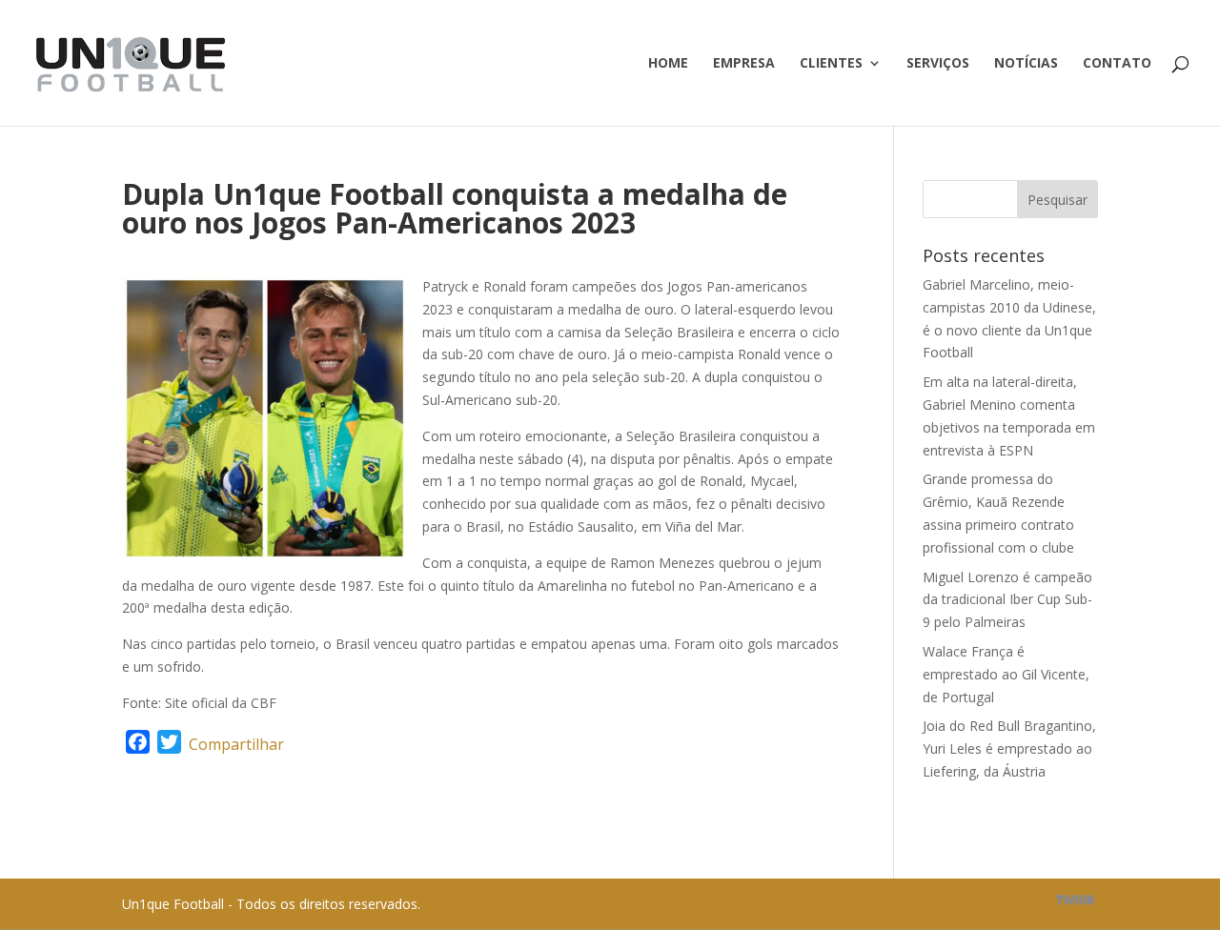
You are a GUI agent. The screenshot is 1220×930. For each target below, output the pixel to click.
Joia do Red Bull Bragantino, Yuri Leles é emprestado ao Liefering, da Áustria (1009, 748)
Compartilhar (236, 744)
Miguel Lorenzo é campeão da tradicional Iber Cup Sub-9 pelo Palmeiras (1007, 600)
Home (668, 63)
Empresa (744, 63)
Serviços (937, 63)
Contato (1117, 63)
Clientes (831, 63)
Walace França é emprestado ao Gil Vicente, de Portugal (1006, 674)
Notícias (1026, 63)
